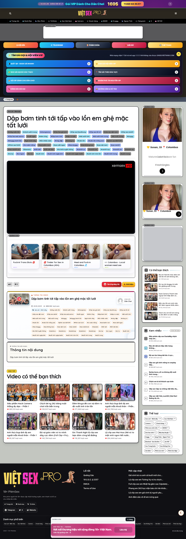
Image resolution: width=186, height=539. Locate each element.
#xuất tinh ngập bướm (74, 154)
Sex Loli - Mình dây (14, 111)
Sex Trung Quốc (151, 446)
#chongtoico (45, 132)
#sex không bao (87, 145)
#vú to (30, 154)
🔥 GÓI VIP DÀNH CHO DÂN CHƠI (21, 80)
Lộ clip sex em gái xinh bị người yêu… (146, 492)
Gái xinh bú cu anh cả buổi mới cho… (145, 475)
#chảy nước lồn (14, 132)
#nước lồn (81, 141)
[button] (10, 284)
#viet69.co (81, 149)
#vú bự (10, 154)
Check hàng (93, 21)
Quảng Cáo (88, 475)
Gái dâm (148, 450)
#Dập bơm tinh (56, 136)
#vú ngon (20, 154)
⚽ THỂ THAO (165, 45)
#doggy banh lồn (14, 141)
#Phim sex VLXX (14, 145)
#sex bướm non (44, 145)
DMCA (86, 484)
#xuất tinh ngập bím (55, 154)
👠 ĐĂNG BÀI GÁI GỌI (16, 89)
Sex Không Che (165, 446)
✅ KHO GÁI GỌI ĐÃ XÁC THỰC (20, 72)
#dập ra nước (71, 136)
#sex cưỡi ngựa (59, 145)
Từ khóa (32, 504)
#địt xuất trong (117, 136)
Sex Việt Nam (67, 21)
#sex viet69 (115, 145)
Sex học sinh (150, 432)
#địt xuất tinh (84, 136)
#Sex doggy (73, 145)
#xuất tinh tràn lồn (94, 154)
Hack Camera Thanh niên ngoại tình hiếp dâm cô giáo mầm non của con (168, 295)
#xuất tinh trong (110, 154)
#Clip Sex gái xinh (60, 132)
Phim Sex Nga (173, 450)
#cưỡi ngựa (31, 136)
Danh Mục (28, 21)
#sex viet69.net (14, 149)
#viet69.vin (117, 149)
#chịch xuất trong (30, 132)
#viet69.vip (129, 149)
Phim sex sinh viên (152, 428)
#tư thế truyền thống (65, 149)
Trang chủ (15, 21)
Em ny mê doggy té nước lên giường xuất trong (168, 285)
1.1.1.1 (138, 55)
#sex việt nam (102, 145)
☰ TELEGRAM (57, 45)
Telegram (141, 21)
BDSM (105, 21)
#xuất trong (125, 154)
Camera (80, 21)
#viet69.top (105, 149)
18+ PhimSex (11, 491)
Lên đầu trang (178, 531)
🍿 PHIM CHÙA (93, 45)
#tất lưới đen (49, 149)
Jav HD (167, 441)
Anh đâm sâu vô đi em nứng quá (143, 497)
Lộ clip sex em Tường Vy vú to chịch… (146, 479)
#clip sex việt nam (111, 132)
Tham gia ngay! (132, 4)
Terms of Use (89, 488)
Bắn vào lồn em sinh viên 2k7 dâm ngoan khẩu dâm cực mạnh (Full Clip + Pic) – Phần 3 (168, 304)
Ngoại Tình (128, 21)
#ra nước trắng (29, 145)
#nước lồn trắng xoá (96, 141)
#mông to (70, 141)
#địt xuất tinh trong (100, 136)
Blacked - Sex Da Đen (153, 441)
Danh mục (21, 504)
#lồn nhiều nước (45, 141)
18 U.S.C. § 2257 (90, 479)
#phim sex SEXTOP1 (114, 141)
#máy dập (58, 141)
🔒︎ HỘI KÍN (21, 45)
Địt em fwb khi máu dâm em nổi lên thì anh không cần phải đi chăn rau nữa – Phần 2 (169, 276)
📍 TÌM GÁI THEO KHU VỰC (107, 72)
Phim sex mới (160, 450)
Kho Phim (41, 21)
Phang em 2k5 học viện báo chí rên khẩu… (148, 488)
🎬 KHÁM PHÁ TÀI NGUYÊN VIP (108, 80)
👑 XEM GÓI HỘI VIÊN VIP (106, 64)
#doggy (130, 136)
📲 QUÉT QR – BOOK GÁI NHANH (21, 64)
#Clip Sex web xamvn (16, 136)
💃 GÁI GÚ (129, 45)
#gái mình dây (30, 141)
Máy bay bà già (164, 432)
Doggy (115, 21)
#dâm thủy (43, 136)
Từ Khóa (53, 21)
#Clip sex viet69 (127, 132)
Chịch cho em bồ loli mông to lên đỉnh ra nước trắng (169, 314)
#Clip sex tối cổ (95, 132)
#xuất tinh (40, 154)
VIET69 (159, 21)
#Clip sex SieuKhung (78, 132)
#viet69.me (93, 149)
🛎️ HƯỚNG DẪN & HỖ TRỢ (106, 89)
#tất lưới (37, 149)
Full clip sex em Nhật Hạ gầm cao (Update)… (149, 484)
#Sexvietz (27, 149)
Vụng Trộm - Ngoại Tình (163, 437)
